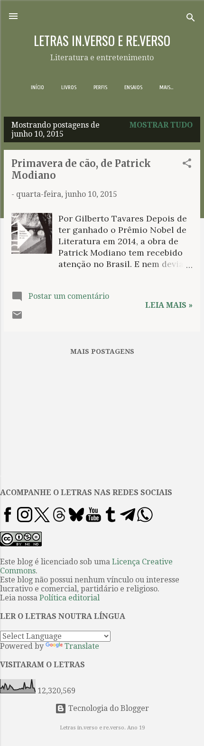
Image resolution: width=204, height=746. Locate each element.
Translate (82, 646)
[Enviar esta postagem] (17, 317)
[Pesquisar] (190, 19)
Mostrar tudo (161, 124)
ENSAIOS (133, 87)
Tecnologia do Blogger (107, 708)
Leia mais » (169, 305)
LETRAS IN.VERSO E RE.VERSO (102, 40)
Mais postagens (102, 351)
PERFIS (100, 87)
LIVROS (68, 87)
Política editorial (69, 597)
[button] (187, 164)
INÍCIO (37, 87)
